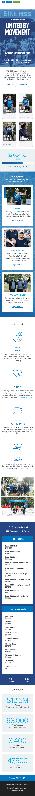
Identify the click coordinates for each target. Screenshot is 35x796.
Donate (9, 1)
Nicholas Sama (10, 644)
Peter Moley (9, 660)
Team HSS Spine (11, 557)
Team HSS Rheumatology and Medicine (17, 579)
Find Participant (10, 680)
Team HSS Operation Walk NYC (16, 596)
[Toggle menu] (31, 7)
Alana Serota (10, 649)
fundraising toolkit (26, 397)
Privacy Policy (17, 791)
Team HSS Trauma (12, 590)
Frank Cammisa (11, 633)
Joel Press (9, 616)
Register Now (17, 220)
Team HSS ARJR (11, 546)
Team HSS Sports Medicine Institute (17, 562)
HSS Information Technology (16, 574)
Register (16, 1)
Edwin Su (8, 621)
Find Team (27, 680)
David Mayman (10, 627)
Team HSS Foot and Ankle (14, 568)
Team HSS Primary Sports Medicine (17, 585)
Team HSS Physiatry (12, 551)
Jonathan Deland (11, 638)
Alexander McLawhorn (13, 655)
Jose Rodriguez (11, 666)
